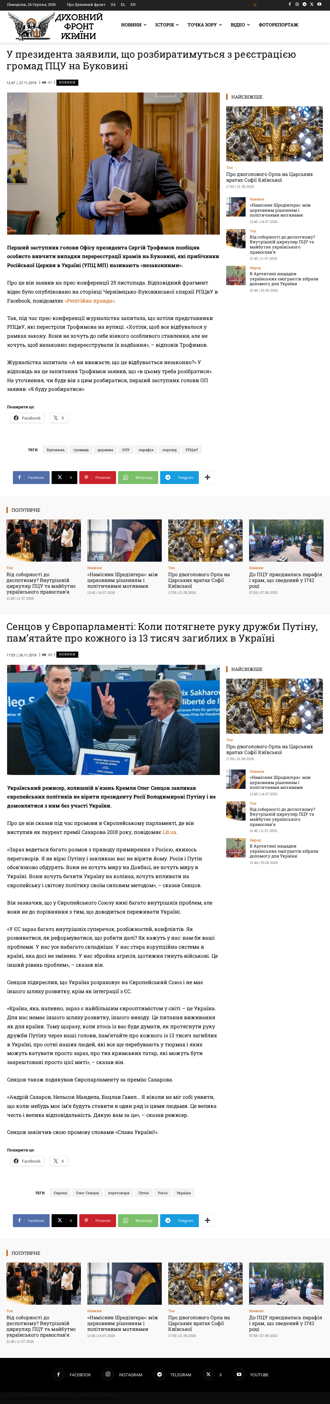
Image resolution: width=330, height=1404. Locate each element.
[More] (207, 477)
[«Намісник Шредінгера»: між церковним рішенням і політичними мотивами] (236, 207)
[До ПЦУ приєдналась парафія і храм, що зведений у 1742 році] (286, 540)
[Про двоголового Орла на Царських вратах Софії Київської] (274, 133)
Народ (255, 267)
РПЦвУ (192, 449)
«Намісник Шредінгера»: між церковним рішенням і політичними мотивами (280, 210)
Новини (67, 82)
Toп (229, 167)
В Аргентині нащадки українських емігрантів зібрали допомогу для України (284, 278)
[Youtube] (319, 4)
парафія (146, 449)
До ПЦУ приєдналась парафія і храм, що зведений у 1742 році (285, 580)
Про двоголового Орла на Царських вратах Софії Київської (269, 177)
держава (105, 449)
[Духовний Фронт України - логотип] (55, 27)
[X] (311, 4)
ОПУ (126, 449)
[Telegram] (304, 4)
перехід (169, 449)
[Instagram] (297, 4)
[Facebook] (290, 4)
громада (81, 449)
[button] (255, 5)
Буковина (55, 449)
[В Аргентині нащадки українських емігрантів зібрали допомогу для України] (236, 275)
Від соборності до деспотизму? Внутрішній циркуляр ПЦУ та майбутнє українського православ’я (282, 244)
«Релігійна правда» (89, 300)
